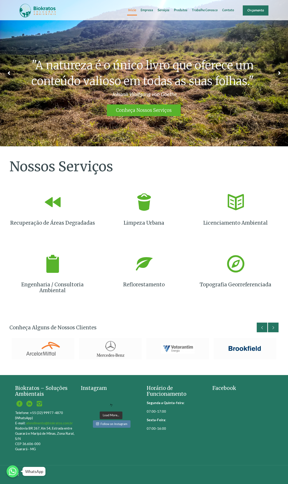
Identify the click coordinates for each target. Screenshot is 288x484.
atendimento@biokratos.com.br (49, 423)
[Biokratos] (38, 10)
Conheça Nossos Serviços (144, 110)
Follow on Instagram (114, 424)
